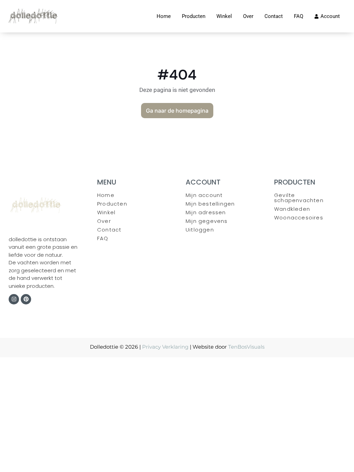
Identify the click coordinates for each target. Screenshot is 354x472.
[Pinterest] (26, 299)
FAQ (103, 238)
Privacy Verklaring (165, 346)
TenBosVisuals (246, 346)
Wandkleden (292, 209)
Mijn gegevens (207, 221)
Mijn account (204, 195)
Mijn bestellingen (210, 203)
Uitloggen (200, 229)
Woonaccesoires (298, 217)
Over (104, 221)
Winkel (106, 212)
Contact (109, 229)
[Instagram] (14, 299)
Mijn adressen (206, 212)
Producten (112, 203)
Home (105, 195)
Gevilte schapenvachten (299, 197)
